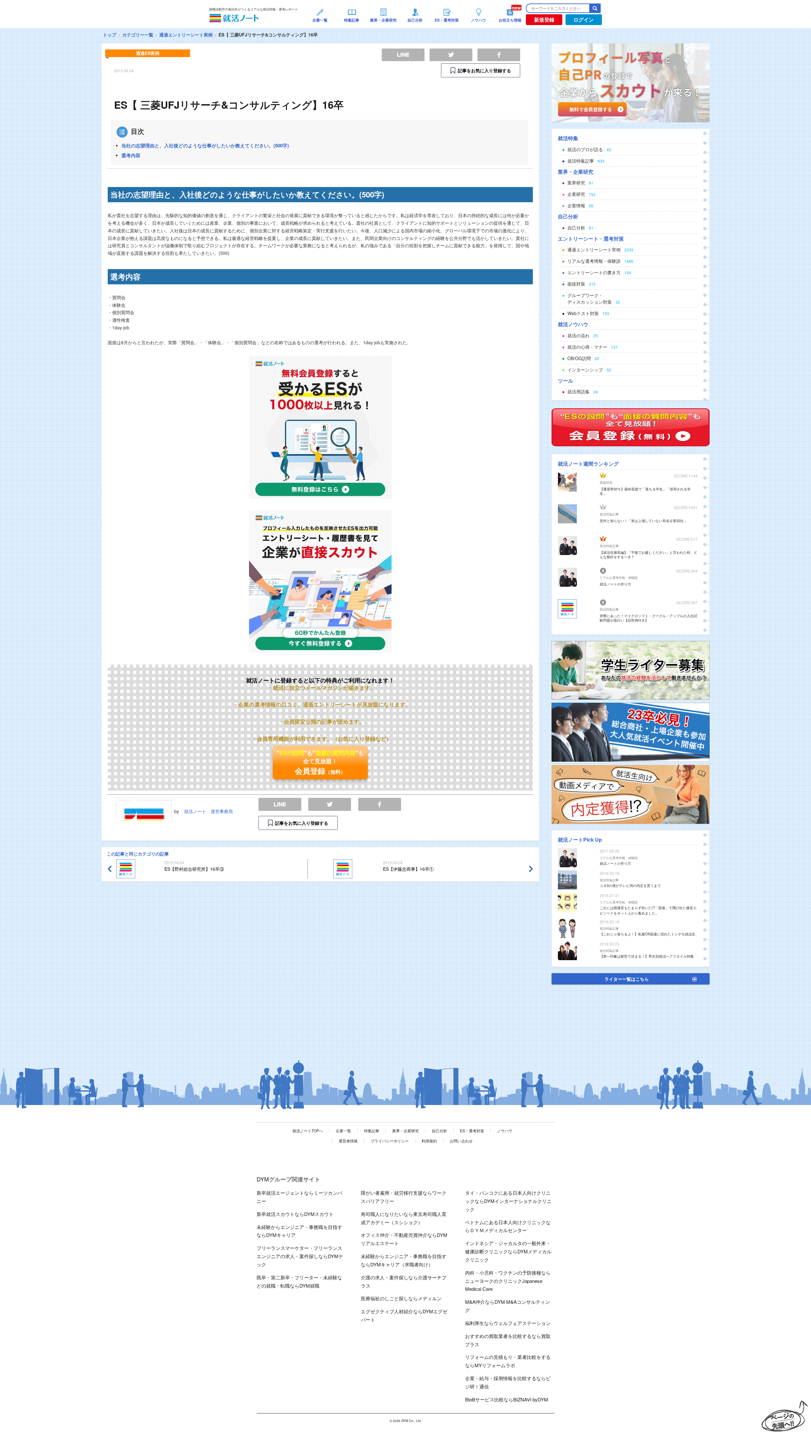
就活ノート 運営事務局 (208, 811)
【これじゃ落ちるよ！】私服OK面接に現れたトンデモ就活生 (647, 933)
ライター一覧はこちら (626, 979)
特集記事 (371, 1130)
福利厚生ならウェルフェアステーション (508, 1323)
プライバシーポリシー (390, 1140)
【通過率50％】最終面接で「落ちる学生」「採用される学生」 (645, 491)
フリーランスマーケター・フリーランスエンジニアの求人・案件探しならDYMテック (300, 1256)
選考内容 (130, 155)
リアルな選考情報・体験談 (619, 577)
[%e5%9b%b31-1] (631, 794)
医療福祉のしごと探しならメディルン (401, 1298)
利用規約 (429, 1140)
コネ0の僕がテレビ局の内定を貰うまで (630, 885)
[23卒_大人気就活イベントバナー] (631, 731)
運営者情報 (348, 1140)
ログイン (583, 19)
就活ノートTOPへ (307, 1130)
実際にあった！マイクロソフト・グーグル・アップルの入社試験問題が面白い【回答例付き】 (648, 618)
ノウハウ (504, 1130)
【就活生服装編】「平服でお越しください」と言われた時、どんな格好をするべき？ (648, 554)
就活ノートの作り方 (615, 583)
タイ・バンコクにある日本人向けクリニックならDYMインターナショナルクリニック (508, 1200)
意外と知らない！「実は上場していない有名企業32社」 (643, 520)
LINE (280, 804)
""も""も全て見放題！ (320, 762)
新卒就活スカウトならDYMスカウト (295, 1214)
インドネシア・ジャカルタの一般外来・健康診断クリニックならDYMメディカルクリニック (508, 1251)
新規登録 (544, 19)
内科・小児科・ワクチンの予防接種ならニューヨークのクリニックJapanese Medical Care (508, 1280)
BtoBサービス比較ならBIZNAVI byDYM (506, 1399)
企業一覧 (343, 1130)
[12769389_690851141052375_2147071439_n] (631, 669)
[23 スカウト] (631, 82)
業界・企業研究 (405, 1130)
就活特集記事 (609, 514)
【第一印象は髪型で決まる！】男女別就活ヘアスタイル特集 (647, 956)
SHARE (379, 804)
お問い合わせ (461, 1140)
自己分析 (439, 1130)
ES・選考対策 (472, 1130)
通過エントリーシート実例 (186, 34)
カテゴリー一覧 (137, 34)
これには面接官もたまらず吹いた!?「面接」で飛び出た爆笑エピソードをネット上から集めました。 (648, 910)
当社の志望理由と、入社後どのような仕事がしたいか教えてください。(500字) (205, 145)
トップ (109, 34)
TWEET (329, 804)
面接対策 (606, 482)
